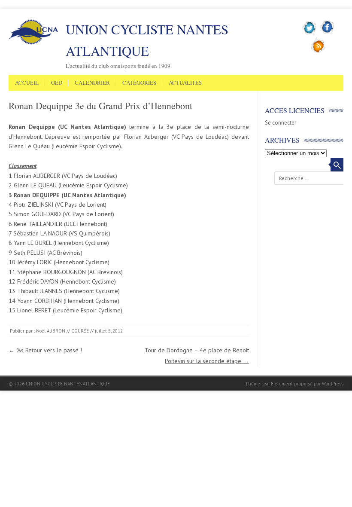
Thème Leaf (257, 384)
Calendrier (92, 82)
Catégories (139, 82)
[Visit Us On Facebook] (327, 34)
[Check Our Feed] (318, 52)
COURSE (80, 331)
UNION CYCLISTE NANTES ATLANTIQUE (147, 40)
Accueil (27, 82)
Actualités (185, 82)
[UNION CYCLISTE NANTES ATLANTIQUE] (33, 43)
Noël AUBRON (50, 331)
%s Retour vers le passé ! (45, 350)
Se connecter (280, 122)
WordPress (332, 384)
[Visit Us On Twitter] (310, 34)
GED (56, 82)
